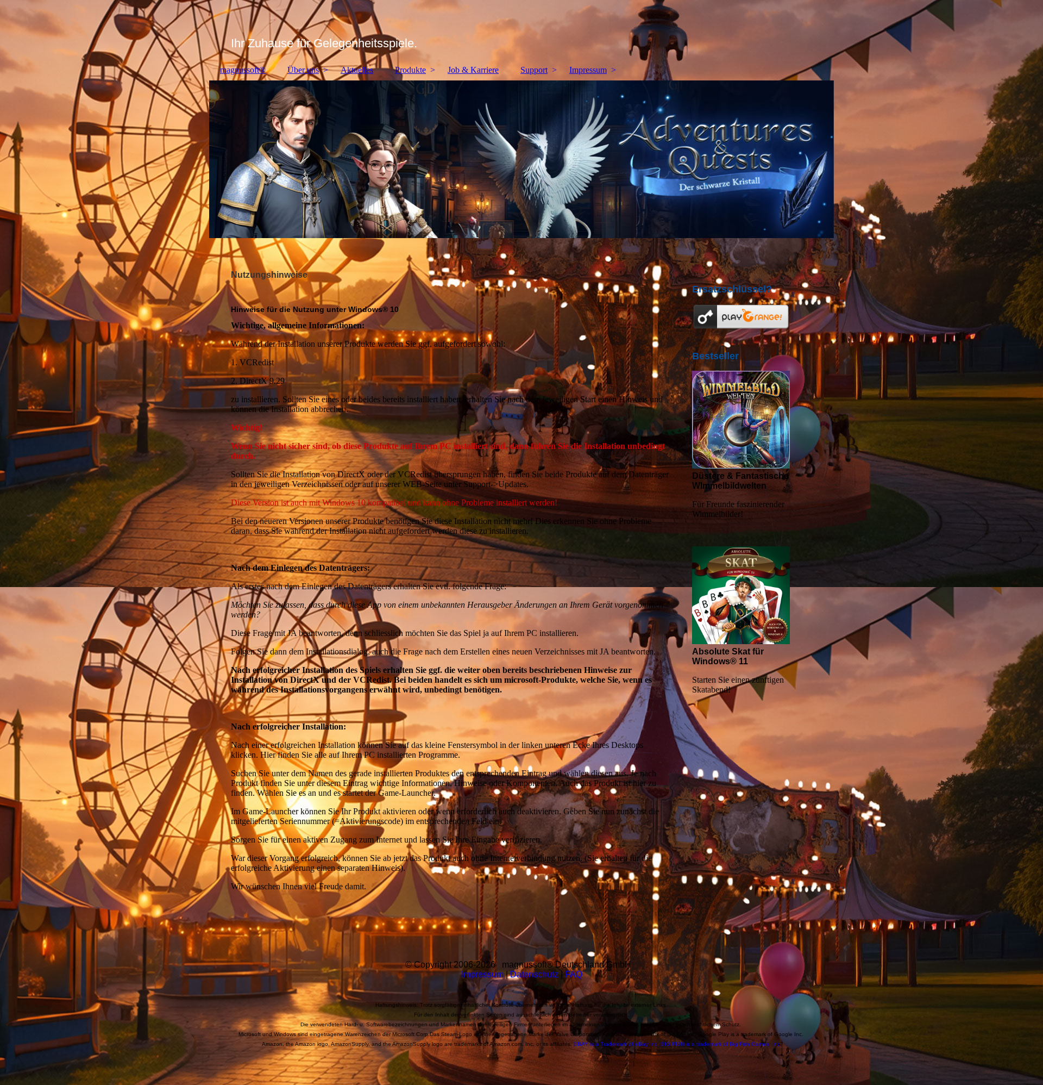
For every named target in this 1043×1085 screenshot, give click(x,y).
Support (534, 69)
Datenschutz (534, 974)
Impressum (588, 69)
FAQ (573, 974)
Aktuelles (357, 69)
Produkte (410, 69)
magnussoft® (243, 69)
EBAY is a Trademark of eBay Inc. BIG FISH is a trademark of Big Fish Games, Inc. (678, 1044)
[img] (521, 30)
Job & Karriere (473, 69)
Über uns (303, 69)
